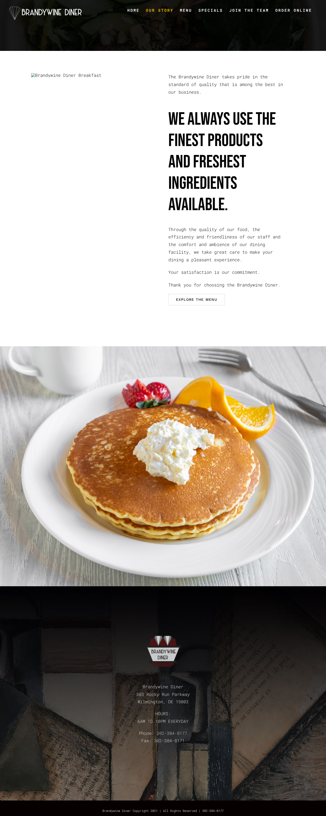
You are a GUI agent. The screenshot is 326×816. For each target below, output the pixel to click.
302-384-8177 (172, 733)
